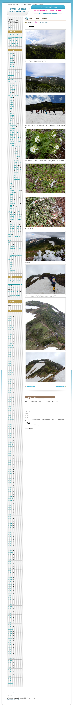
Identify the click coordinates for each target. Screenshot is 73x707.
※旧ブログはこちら (12, 27)
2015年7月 (10, 586)
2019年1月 (10, 494)
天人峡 (11, 139)
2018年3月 (10, 516)
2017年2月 (10, 543)
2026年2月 (10, 325)
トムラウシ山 (13, 126)
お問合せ (61, 7)
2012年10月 (10, 660)
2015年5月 (10, 590)
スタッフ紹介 (48, 7)
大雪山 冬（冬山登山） (13, 81)
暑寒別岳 (12, 62)
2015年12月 (10, 574)
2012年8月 (10, 665)
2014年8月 (10, 611)
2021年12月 (10, 419)
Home (9, 692)
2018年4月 (10, 514)
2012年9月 (10, 662)
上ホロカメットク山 (14, 132)
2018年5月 (10, 512)
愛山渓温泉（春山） (14, 106)
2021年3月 (10, 437)
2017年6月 (10, 534)
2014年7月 (10, 613)
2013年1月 (10, 653)
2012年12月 (10, 656)
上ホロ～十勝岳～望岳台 (15, 214)
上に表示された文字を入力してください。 (34, 425)
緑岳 (11, 195)
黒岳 (11, 120)
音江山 (11, 118)
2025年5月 (10, 336)
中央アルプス (13, 261)
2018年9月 (10, 503)
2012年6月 (10, 669)
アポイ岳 (12, 55)
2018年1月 (10, 520)
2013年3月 (10, 649)
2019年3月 (10, 491)
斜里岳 (11, 60)
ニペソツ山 (12, 128)
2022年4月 (10, 410)
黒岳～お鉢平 (13, 206)
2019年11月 (10, 473)
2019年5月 (10, 487)
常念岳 (11, 268)
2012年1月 (10, 680)
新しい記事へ (60, 386)
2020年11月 (10, 446)
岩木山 (11, 266)
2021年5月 (10, 433)
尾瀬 (11, 262)
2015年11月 (10, 577)
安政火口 (10, 234)
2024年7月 (10, 356)
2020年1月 (10, 469)
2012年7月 (10, 667)
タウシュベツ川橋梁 (12, 70)
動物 (9, 77)
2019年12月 (10, 471)
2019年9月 (10, 478)
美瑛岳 (11, 116)
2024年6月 (10, 358)
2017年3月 (10, 541)
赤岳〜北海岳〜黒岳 (14, 224)
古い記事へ (31, 386)
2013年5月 (10, 644)
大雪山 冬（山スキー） (13, 95)
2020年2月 (10, 466)
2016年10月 (10, 552)
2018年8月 (10, 505)
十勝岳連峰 (18, 156)
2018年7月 (10, 507)
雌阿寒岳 (12, 66)
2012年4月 (10, 674)
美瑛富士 (12, 115)
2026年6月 (10, 318)
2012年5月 (10, 671)
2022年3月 (10, 412)
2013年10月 (10, 633)
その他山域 (10, 53)
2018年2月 (10, 518)
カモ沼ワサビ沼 (17, 146)
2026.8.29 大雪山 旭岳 (13, 34)
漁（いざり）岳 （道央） (15, 109)
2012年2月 (10, 678)
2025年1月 (10, 343)
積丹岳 (9, 240)
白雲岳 (11, 194)
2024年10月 (10, 349)
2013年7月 (10, 640)
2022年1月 (10, 417)
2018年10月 (10, 500)
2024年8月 (10, 354)
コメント (27, 411)
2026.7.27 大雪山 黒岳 (13, 43)
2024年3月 (10, 365)
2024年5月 (10, 361)
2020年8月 (10, 453)
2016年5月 (10, 563)
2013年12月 (10, 629)
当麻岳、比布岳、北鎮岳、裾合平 (15, 236)
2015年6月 (10, 588)
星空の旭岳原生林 (17, 169)
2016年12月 (10, 548)
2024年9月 (10, 352)
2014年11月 (10, 604)
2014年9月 (10, 608)
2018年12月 (10, 496)
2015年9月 (10, 581)
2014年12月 (10, 602)
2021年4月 (10, 435)
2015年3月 (10, 595)
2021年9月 (10, 424)
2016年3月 (10, 568)
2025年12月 (10, 327)
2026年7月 (10, 316)
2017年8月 (10, 529)
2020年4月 (10, 462)
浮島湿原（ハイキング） (15, 190)
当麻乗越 (12, 185)
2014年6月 (10, 615)
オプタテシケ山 (13, 125)
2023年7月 (10, 379)
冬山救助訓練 (11, 75)
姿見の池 (16, 165)
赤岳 (11, 201)
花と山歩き (10, 244)
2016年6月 (10, 561)
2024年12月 (10, 345)
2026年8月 (10, 313)
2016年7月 (10, 559)
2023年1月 (10, 392)
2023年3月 (10, 388)
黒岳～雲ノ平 (13, 208)
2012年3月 (10, 676)
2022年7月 (10, 403)
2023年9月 (10, 374)
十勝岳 (11, 87)
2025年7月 (10, 331)
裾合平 (11, 199)
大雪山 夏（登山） (12, 123)
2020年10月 (10, 449)
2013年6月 (10, 642)
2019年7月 (10, 482)
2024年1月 (10, 370)
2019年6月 (10, 485)
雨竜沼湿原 (12, 68)
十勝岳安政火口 (17, 153)
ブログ (41, 7)
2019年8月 (10, 480)
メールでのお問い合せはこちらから (48, 13)
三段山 (11, 83)
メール (27, 415)
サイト (26, 417)
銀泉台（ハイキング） (14, 203)
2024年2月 (10, 367)
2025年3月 (10, 341)
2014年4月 (10, 620)
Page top (63, 692)
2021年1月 (10, 442)
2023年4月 (10, 385)
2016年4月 (10, 566)
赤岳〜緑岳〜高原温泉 (14, 226)
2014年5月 (10, 617)
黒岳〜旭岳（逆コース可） (15, 228)
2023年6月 (10, 381)
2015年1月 (10, 599)
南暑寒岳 (12, 57)
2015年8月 (10, 584)
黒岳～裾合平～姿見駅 (14, 231)
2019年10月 (10, 475)
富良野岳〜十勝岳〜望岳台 (15, 219)
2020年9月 (10, 451)
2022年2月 (10, 415)
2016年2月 (10, 570)
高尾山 (11, 271)
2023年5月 (10, 383)
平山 (11, 183)
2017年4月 (10, 539)
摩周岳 (11, 58)
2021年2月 (10, 440)
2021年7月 (10, 428)
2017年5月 (10, 536)
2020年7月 (10, 455)
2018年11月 (10, 498)
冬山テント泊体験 (13, 85)
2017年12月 (10, 523)
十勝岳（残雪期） (13, 89)
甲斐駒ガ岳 (12, 270)
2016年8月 (10, 557)
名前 (26, 413)
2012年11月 (10, 658)
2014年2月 (10, 624)
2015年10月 (10, 579)
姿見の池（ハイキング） (15, 141)
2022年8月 (10, 401)
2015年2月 (10, 597)
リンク (27, 692)
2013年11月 (10, 631)
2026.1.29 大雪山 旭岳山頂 (14, 280)
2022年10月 (10, 397)
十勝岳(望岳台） (13, 135)
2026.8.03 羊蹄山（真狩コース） (15, 40)
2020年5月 (10, 460)
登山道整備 (12, 192)
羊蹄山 (9, 242)
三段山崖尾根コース (14, 130)
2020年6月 (10, 457)
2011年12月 (10, 683)
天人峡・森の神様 (17, 162)
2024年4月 (10, 363)
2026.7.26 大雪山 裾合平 (13, 45)
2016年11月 (10, 550)
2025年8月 (10, 329)
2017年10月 (10, 525)
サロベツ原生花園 (13, 246)
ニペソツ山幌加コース (12, 72)
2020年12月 (10, 444)
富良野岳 (12, 90)
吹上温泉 (16, 160)
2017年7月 (10, 532)
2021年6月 (10, 430)
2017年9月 (10, 527)
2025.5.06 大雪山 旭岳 (13, 287)
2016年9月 (10, 554)
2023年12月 (10, 372)
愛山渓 (11, 186)
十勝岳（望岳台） (11, 79)
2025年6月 (10, 334)
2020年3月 (10, 464)
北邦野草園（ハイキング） (15, 248)
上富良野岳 (12, 99)
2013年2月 (10, 651)
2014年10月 (10, 606)
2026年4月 (10, 322)
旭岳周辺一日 (17, 167)
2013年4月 (10, 647)
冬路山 (11, 100)
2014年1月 (10, 626)
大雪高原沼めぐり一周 (14, 137)
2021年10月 (10, 421)
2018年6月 (10, 509)
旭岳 (11, 92)
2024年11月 (10, 347)
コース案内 (54, 7)
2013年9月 (10, 635)
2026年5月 (10, 320)
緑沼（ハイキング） (14, 197)
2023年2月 (10, 390)
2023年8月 (10, 376)
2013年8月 (10, 638)
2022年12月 (10, 395)
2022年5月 (10, 408)
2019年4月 (10, 489)
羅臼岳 (11, 64)
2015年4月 (10, 593)
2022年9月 (10, 399)
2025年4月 (10, 338)
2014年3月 (10, 622)
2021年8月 (10, 426)
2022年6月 (10, 406)
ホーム (34, 7)
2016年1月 (10, 572)
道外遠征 (10, 259)
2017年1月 (10, 545)
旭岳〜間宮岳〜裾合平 (14, 223)
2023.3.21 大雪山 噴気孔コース (15, 295)
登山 (13, 145)
